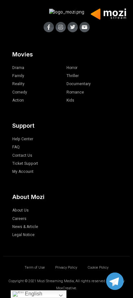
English (33, 293)
